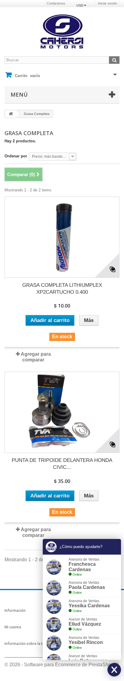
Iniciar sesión (107, 3)
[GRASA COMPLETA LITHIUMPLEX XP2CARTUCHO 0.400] (62, 237)
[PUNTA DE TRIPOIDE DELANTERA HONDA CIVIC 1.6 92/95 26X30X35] (62, 412)
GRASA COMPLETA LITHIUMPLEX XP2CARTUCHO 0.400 (62, 288)
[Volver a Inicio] (11, 114)
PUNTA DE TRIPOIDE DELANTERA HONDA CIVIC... (62, 463)
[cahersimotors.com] (62, 31)
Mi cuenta (13, 627)
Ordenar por (16, 156)
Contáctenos (56, 3)
